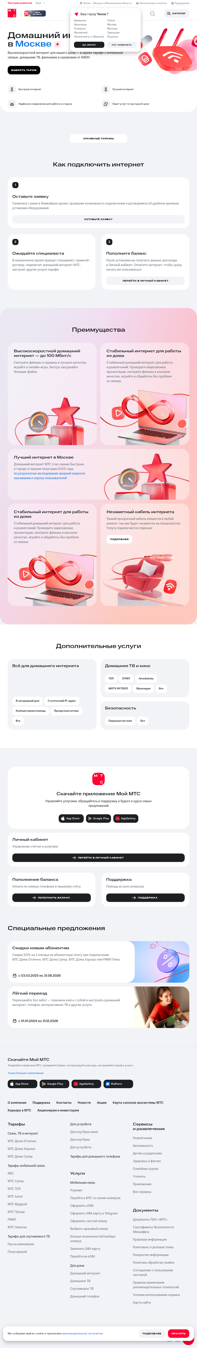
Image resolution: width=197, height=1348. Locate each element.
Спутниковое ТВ (81, 1289)
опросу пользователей (50, 478)
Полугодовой (17, 1252)
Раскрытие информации (151, 1255)
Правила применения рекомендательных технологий (156, 1285)
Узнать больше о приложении (26, 1073)
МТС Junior (15, 1196)
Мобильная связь (82, 1182)
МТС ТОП (14, 1189)
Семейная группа (145, 1169)
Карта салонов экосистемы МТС (138, 1102)
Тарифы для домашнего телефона (95, 1156)
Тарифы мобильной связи (26, 1166)
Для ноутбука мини (84, 1132)
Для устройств (80, 1124)
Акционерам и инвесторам (58, 1110)
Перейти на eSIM (82, 1256)
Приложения (142, 1184)
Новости (84, 1102)
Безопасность (143, 1146)
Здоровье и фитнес (147, 1161)
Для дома (77, 1265)
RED (10, 1173)
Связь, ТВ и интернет (23, 1133)
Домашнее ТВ (80, 1281)
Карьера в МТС (19, 1110)
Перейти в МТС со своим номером (95, 1198)
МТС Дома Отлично (22, 1141)
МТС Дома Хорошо (21, 1149)
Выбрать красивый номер (89, 1229)
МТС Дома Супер (20, 1156)
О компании (17, 1102)
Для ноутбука (80, 1139)
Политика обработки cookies (153, 1262)
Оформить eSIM (81, 1205)
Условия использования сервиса (156, 1295)
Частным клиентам (20, 3)
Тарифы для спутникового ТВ (29, 1236)
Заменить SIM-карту (85, 1249)
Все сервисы (142, 1192)
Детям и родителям (147, 1153)
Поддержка (41, 1102)
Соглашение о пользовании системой (153, 1272)
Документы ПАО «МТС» (150, 1219)
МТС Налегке (17, 1227)
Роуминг (76, 1190)
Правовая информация (150, 1239)
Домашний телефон (84, 1296)
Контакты (64, 1102)
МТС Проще (16, 1212)
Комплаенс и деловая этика (153, 1247)
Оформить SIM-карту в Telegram (94, 1213)
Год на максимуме (21, 1244)
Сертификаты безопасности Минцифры (153, 1229)
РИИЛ (12, 1219)
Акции (102, 1102)
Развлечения (142, 1138)
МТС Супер (16, 1181)
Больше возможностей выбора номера (92, 1238)
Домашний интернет (85, 1273)
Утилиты (139, 1176)
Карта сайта (142, 1302)
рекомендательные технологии (82, 1334)
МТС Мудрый (17, 1204)
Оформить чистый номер (88, 1221)
